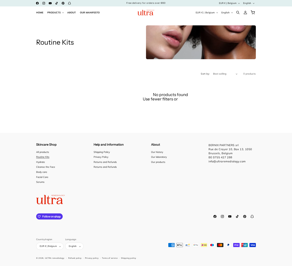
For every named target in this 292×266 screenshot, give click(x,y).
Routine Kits (42, 157)
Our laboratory (159, 157)
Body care (41, 172)
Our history (157, 152)
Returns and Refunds (105, 162)
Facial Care (42, 177)
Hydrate (40, 162)
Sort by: (205, 73)
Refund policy (75, 258)
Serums (40, 182)
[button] (55, 12)
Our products (158, 162)
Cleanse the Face (45, 167)
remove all (188, 99)
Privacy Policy (101, 157)
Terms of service (110, 258)
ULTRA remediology (54, 258)
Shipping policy (128, 258)
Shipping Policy (102, 152)
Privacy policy (92, 258)
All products (42, 152)
